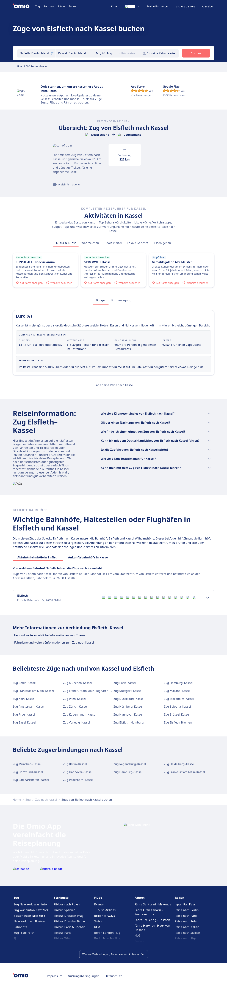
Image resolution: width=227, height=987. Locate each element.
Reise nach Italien (187, 927)
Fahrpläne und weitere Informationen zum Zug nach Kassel (54, 642)
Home (17, 800)
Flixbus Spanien (65, 910)
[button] (105, 53)
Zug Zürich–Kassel (75, 706)
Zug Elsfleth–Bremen (178, 722)
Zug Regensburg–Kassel (130, 764)
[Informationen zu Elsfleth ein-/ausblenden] (208, 598)
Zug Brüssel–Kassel (177, 714)
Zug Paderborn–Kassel (78, 780)
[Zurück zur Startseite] (24, 6)
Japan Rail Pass (185, 904)
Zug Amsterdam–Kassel (28, 706)
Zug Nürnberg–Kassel (128, 706)
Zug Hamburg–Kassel (178, 683)
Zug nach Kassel (46, 800)
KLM (97, 927)
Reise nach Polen (186, 921)
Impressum (54, 976)
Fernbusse (61, 898)
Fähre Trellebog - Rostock (152, 920)
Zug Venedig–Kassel (76, 722)
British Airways (104, 916)
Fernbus (49, 6)
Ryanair (99, 904)
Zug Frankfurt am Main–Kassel (33, 691)
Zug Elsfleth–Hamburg (129, 722)
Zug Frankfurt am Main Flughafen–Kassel (90, 691)
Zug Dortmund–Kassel (28, 772)
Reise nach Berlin (187, 910)
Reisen (179, 898)
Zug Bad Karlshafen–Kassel (31, 780)
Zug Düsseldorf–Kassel (129, 699)
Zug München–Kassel (77, 683)
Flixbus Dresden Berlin (69, 921)
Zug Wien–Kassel (74, 699)
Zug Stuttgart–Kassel (128, 691)
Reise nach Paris (186, 916)
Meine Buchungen (158, 6)
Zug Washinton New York (31, 910)
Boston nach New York (29, 916)
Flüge (61, 6)
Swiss (98, 921)
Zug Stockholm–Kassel (179, 699)
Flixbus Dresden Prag (69, 916)
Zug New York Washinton (31, 904)
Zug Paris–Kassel (125, 683)
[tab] (66, 243)
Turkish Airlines (105, 910)
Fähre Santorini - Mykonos (153, 904)
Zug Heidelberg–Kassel (179, 764)
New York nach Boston (29, 921)
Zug (37, 6)
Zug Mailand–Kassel (177, 691)
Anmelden (208, 6)
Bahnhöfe (20, 927)
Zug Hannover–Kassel (128, 714)
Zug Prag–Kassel (24, 714)
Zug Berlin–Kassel (24, 683)
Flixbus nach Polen (67, 904)
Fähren (73, 6)
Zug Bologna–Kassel (177, 706)
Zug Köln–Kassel (24, 699)
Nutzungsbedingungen (83, 976)
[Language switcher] (132, 6)
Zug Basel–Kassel (24, 722)
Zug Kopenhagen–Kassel (79, 714)
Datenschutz (113, 976)
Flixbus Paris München (69, 927)
